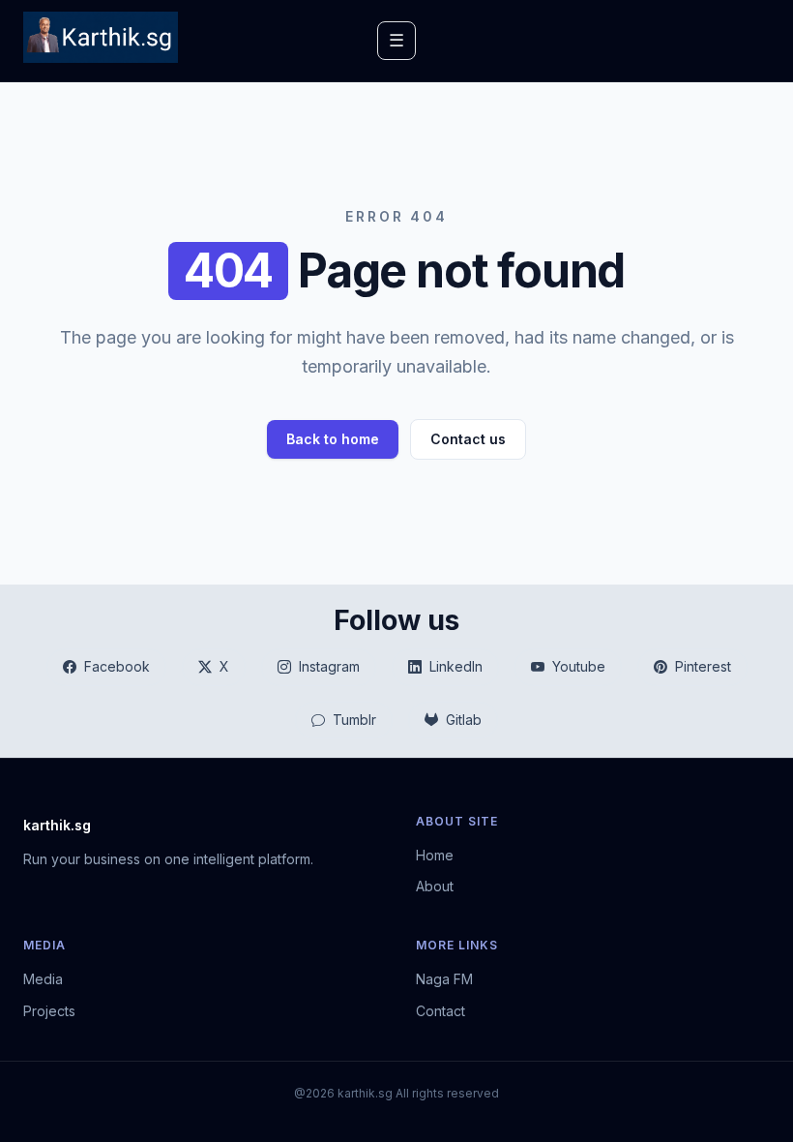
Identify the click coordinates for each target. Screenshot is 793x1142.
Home (435, 855)
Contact (440, 1011)
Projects (49, 1011)
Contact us (468, 439)
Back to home (332, 439)
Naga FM (444, 979)
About (435, 886)
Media (43, 979)
